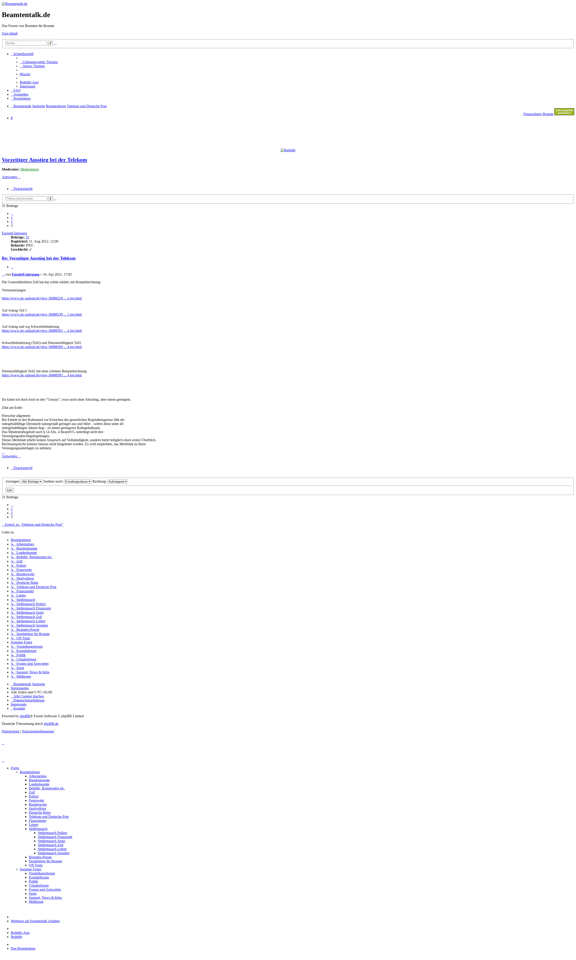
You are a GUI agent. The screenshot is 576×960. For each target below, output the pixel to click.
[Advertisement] (111, 134)
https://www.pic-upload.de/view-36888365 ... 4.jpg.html (42, 331)
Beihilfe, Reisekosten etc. (47, 788)
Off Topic (36, 865)
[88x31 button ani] (564, 114)
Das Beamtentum (23, 948)
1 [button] (12, 217)
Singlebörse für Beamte (45, 861)
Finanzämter (37, 821)
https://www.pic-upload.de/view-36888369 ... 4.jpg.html (42, 347)
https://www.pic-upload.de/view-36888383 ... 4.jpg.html (42, 375)
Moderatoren (29, 169)
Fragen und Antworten (45, 889)
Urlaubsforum (39, 885)
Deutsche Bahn (40, 812)
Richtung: (99, 481)
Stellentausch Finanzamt (55, 837)
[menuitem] (39, 62)
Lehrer (33, 825)
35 (27, 237)
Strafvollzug (37, 808)
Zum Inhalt (10, 33)
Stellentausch (38, 829)
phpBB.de (51, 724)
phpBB (25, 716)
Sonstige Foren (30, 869)
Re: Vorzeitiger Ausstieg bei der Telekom (39, 258)
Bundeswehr (38, 804)
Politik (33, 881)
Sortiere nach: (53, 481)
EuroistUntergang (14, 233)
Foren (15, 768)
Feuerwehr (36, 800)
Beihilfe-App (20, 933)
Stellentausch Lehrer (52, 849)
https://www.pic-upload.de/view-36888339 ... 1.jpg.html (42, 314)
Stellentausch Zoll (50, 845)
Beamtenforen (30, 772)
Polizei (33, 796)
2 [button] (12, 221)
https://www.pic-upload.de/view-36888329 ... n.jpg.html (42, 298)
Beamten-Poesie (40, 857)
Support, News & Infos (45, 897)
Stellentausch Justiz (51, 841)
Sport (32, 893)
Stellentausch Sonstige (54, 853)
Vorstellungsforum (42, 873)
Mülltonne (36, 902)
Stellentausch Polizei (52, 833)
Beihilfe (16, 937)
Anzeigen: (13, 481)
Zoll (32, 792)
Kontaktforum (39, 877)
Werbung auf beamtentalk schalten (35, 921)
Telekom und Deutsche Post (49, 816)
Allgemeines (38, 776)
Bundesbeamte (39, 780)
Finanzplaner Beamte (538, 114)
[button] (12, 213)
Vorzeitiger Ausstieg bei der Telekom (44, 160)
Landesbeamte (39, 784)
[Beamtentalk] (14, 4)
